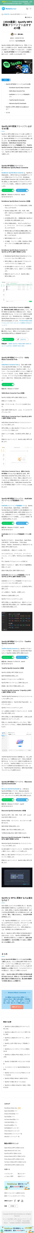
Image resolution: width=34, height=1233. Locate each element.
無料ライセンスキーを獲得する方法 (14, 1193)
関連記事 (6, 14)
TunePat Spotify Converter (16, 100)
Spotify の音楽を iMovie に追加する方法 (16, 1078)
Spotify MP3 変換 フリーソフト (19, 14)
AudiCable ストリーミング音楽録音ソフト (14, 505)
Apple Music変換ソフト (11, 1111)
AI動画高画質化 (26, 1223)
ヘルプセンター (8, 1173)
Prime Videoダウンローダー (12, 1131)
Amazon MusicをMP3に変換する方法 (14, 1156)
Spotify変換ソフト (9, 1116)
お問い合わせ (17, 1219)
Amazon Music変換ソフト (11, 1114)
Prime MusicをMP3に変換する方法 (14, 1159)
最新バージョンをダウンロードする (14, 1196)
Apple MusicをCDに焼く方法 (12, 1150)
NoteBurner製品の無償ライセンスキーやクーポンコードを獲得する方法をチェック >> (17, 323)
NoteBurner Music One (10, 1108)
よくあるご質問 (8, 1176)
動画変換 (18, 1223)
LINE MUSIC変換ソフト (11, 1122)
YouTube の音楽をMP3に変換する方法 (15, 1162)
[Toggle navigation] (30, 8)
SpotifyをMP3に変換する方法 (12, 1153)
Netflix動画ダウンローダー (11, 1128)
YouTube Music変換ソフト (11, 1119)
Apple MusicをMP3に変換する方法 (14, 1147)
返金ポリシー (21, 1176)
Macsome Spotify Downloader (17, 103)
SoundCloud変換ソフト (10, 1125)
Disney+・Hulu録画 (9, 1223)
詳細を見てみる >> (17, 1007)
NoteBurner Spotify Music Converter (19, 87)
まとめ (8, 112)
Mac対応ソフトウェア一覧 (11, 1136)
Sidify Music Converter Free (17, 91)
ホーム (5, 1219)
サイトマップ (12, 1221)
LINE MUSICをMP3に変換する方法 (14, 1165)
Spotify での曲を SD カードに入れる (15, 1082)
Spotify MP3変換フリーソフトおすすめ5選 (18, 84)
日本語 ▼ (29, 17)
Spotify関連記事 (20, 41)
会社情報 (10, 1219)
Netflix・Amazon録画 (23, 1221)
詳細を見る (27, 3)
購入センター (21, 1173)
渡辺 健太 (20, 34)
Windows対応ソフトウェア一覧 (13, 1133)
